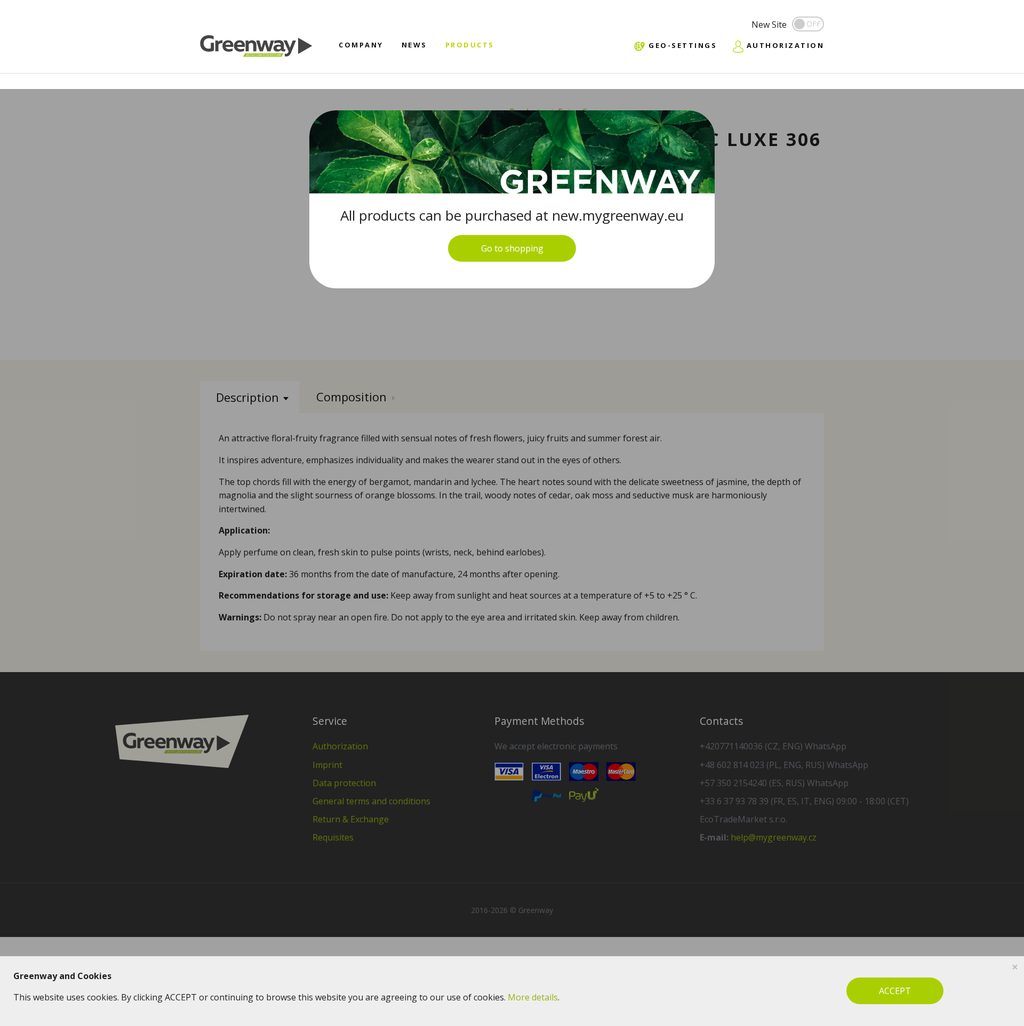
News (414, 45)
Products (469, 45)
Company (361, 45)
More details (533, 997)
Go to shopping (512, 248)
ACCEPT (895, 991)
